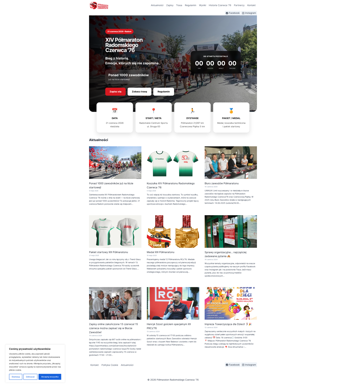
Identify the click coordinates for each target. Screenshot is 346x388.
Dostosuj (16, 377)
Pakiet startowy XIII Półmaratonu (108, 252)
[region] (35, 363)
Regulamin (190, 5)
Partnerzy (239, 5)
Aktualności (157, 5)
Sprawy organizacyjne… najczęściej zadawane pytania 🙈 (225, 254)
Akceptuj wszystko (50, 377)
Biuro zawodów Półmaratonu (222, 183)
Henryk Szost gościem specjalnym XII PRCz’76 (169, 326)
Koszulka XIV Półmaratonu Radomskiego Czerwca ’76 (171, 185)
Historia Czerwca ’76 (220, 5)
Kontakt (251, 5)
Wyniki (202, 5)
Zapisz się (115, 91)
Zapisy (169, 5)
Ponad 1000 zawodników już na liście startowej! (111, 185)
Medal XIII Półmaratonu (160, 252)
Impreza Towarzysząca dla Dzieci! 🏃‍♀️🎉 (228, 324)
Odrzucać (30, 377)
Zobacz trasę (139, 91)
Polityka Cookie (110, 365)
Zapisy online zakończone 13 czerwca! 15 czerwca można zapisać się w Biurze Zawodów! (113, 328)
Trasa (179, 5)
